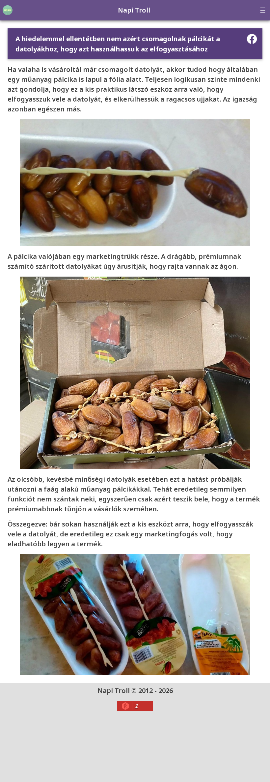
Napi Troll (134, 10)
